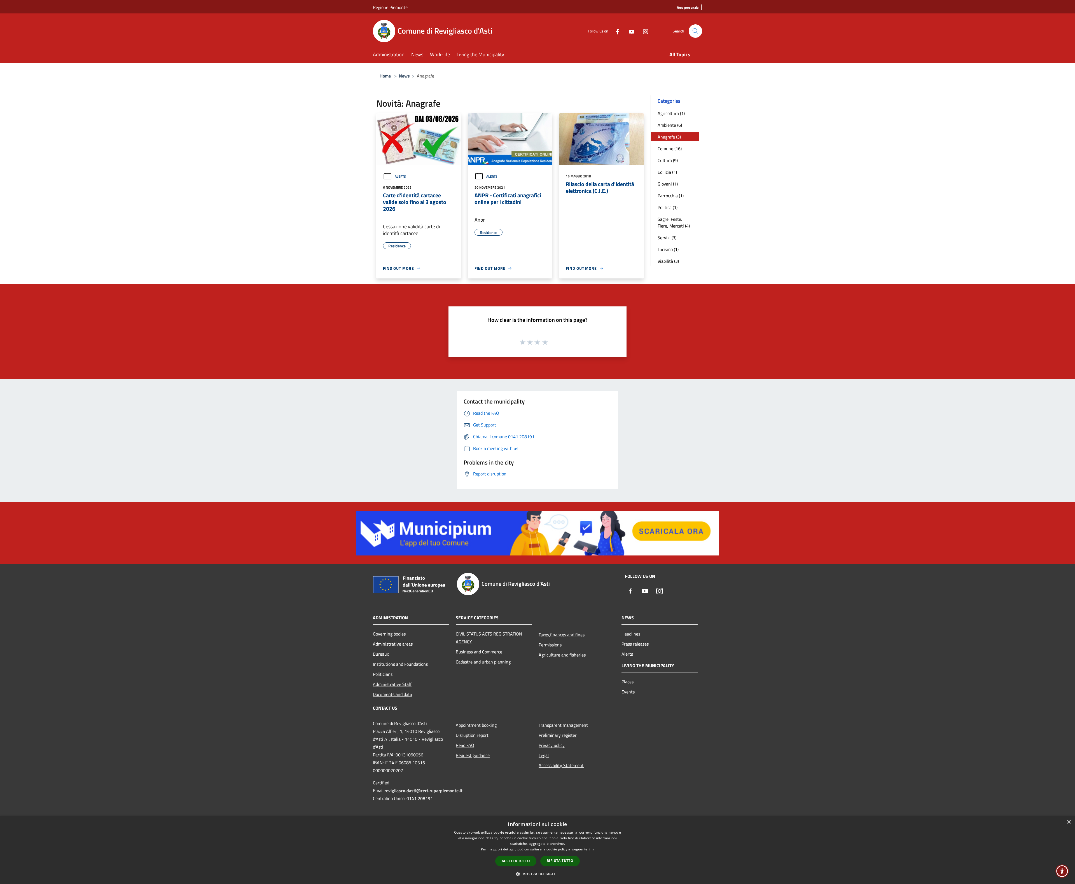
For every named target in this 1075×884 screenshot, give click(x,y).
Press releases (635, 644)
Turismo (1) (668, 249)
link (591, 849)
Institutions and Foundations (400, 664)
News (404, 75)
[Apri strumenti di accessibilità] (1062, 871)
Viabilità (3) (668, 261)
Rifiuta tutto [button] (560, 860)
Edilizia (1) (667, 172)
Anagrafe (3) (669, 136)
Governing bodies (389, 633)
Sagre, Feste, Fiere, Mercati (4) (674, 222)
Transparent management (563, 725)
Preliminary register (558, 735)
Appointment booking (476, 725)
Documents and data (392, 694)
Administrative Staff (392, 684)
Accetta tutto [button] (516, 861)
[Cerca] (695, 31)
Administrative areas (393, 644)
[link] (537, 532)
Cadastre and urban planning (483, 661)
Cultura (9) (668, 160)
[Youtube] (629, 31)
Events (628, 691)
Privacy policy (552, 745)
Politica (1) (667, 207)
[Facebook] (615, 31)
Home (385, 75)
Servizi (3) (667, 237)
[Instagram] (643, 31)
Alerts (400, 176)
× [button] (1069, 822)
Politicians (382, 674)
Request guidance (473, 755)
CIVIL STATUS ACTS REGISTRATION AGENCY (489, 637)
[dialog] (537, 850)
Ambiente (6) (670, 125)
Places (627, 681)
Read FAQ (465, 745)
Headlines (630, 633)
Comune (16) (670, 148)
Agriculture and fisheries (562, 654)
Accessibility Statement (561, 765)
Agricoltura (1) (671, 113)
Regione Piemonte (390, 7)
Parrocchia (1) (671, 195)
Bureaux (381, 654)
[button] (537, 874)
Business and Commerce (479, 651)
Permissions (550, 644)
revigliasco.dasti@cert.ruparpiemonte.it (423, 790)
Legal (544, 755)
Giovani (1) (668, 183)
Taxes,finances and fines (562, 634)
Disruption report (472, 735)
